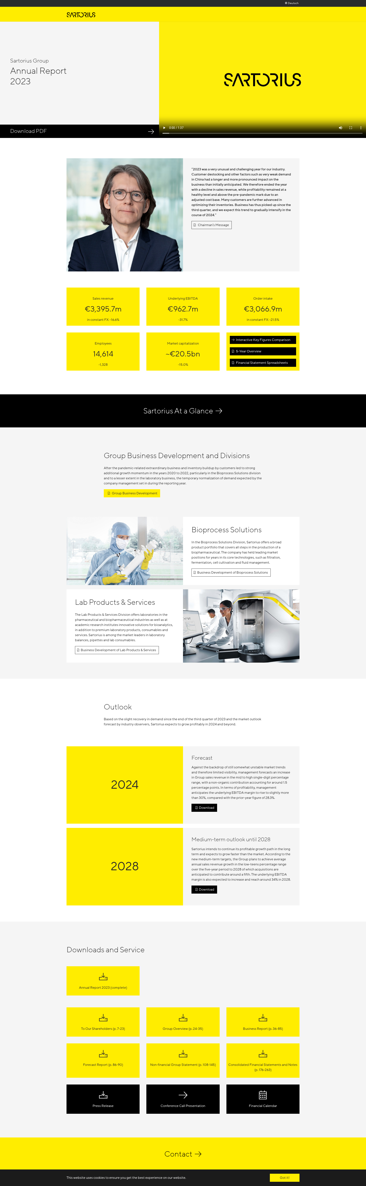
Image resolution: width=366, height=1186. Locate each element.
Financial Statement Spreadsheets (261, 362)
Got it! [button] (285, 1177)
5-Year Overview (248, 351)
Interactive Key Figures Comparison (262, 340)
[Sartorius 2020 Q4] (81, 14)
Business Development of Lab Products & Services (118, 650)
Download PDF (28, 131)
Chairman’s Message (213, 225)
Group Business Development (134, 493)
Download (206, 807)
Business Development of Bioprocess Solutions (232, 572)
